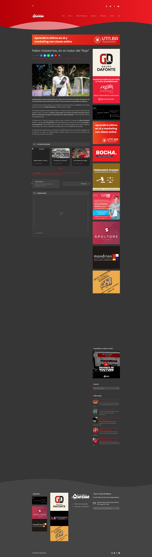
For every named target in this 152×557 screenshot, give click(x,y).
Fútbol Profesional (81, 16)
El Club (70, 16)
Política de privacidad (81, 504)
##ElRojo (58, 173)
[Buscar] (119, 16)
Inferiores (103, 16)
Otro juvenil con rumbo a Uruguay (83, 160)
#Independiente (59, 174)
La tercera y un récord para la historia (65, 160)
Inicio (63, 16)
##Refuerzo (42, 174)
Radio (112, 16)
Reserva (93, 16)
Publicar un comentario (74, 58)
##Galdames (66, 173)
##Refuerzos (50, 174)
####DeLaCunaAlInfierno (48, 173)
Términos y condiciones (81, 507)
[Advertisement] (106, 304)
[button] (41, 55)
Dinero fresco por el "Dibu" (107, 410)
